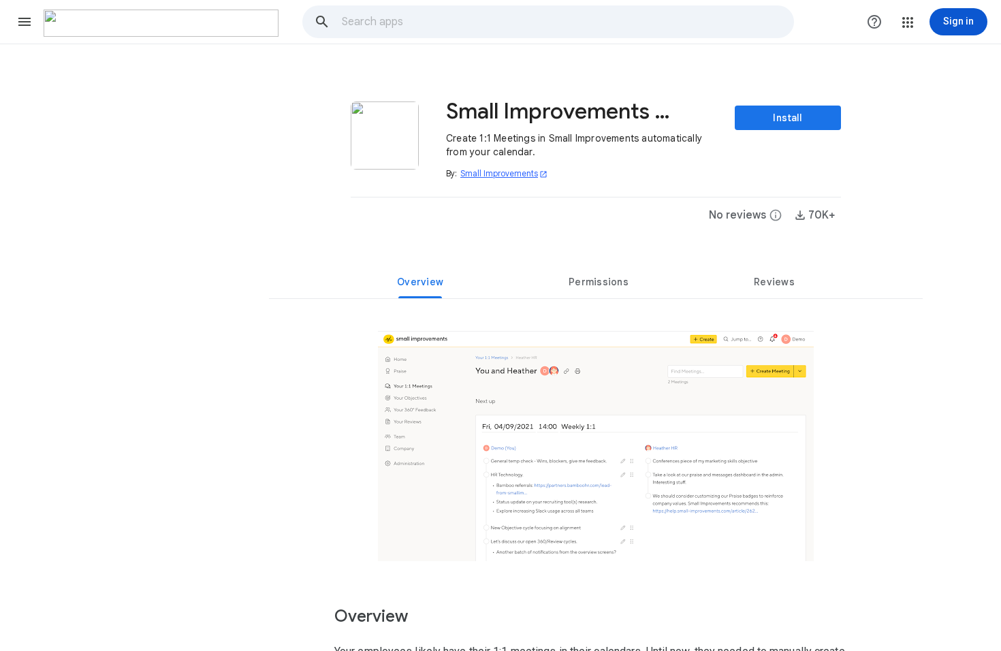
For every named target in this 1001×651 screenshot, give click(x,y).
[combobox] (567, 21)
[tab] (420, 282)
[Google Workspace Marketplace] (161, 23)
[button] (24, 21)
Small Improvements (503, 173)
